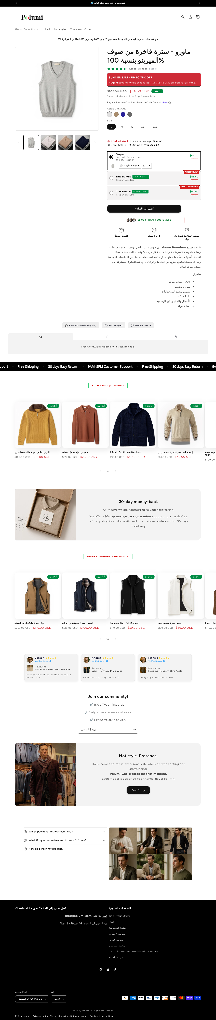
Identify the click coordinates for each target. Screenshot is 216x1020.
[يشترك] (134, 730)
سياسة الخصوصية (117, 927)
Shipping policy (79, 1016)
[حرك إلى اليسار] (19, 142)
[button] (27, 29)
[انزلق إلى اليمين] (95, 142)
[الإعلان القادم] (199, 3)
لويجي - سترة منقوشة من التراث (77, 623)
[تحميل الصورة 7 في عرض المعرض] (82, 142)
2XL (155, 126)
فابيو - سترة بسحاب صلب (169, 623)
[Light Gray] (109, 114)
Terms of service (59, 1016)
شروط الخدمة (116, 957)
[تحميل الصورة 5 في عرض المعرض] (48, 142)
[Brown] (116, 114)
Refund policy (23, 1016)
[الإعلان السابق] (16, 3)
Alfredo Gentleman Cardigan (125, 452)
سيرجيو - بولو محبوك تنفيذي (75, 452)
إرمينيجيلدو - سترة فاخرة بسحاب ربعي (175, 452)
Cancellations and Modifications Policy (133, 951)
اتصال (111, 921)
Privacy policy (40, 1016)
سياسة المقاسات (117, 945)
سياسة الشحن (116, 939)
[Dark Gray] (129, 114)
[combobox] (130, 166)
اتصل (104, 915)
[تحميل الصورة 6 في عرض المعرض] (65, 142)
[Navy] (123, 114)
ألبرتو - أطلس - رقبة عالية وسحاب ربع (32, 452)
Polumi (85, 1011)
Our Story (138, 790)
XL (142, 126)
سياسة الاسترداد (117, 933)
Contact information (101, 1016)
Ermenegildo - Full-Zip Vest (124, 623)
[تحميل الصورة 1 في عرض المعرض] (31, 142)
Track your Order (119, 915)
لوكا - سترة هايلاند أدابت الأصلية (29, 623)
